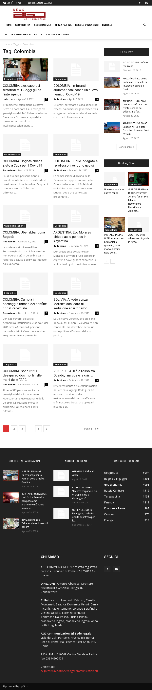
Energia (107, 24)
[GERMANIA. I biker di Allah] (61, 475)
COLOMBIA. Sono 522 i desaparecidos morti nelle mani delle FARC (22, 375)
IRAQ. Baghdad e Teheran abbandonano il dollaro (35, 523)
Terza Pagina (63, 24)
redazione (9, 99)
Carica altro (125, 147)
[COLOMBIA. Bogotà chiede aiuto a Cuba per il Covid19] (25, 145)
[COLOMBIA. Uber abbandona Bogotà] (25, 216)
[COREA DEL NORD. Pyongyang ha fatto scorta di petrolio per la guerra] (61, 513)
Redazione (59, 99)
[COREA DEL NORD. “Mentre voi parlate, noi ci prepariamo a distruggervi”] (61, 491)
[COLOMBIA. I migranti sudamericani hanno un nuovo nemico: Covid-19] (76, 69)
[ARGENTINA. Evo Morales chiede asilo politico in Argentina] (76, 216)
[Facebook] (140, 3)
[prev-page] (106, 261)
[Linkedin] (146, 3)
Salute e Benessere (16, 34)
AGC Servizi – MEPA (57, 34)
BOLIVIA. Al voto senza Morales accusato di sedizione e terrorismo (70, 303)
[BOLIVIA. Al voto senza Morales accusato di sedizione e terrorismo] (76, 284)
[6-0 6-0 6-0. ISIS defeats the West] (112, 66)
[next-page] (46, 428)
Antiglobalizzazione (14, 225)
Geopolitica (22, 24)
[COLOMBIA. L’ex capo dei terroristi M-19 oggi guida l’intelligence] (25, 69)
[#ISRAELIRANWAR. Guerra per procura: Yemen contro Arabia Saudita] (11, 475)
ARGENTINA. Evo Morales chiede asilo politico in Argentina (72, 236)
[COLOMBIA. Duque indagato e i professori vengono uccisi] (76, 145)
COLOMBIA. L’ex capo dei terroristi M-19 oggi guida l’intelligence (22, 90)
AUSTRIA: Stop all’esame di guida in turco (138, 238)
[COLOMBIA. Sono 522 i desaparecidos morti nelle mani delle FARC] (25, 355)
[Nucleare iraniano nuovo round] (114, 179)
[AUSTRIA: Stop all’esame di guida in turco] (138, 224)
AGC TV (38, 34)
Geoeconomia (42, 24)
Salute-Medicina (12, 154)
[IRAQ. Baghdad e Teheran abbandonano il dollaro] (11, 523)
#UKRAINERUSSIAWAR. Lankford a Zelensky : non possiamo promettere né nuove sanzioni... (34, 501)
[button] (144, 25)
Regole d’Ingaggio (87, 24)
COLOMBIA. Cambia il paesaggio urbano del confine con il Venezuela (25, 303)
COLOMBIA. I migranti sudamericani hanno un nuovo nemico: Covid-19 (75, 90)
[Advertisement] (102, 14)
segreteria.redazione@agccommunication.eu (69, 671)
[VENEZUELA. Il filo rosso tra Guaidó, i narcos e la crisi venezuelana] (76, 355)
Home (8, 24)
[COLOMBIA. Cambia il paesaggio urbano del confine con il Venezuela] (25, 284)
